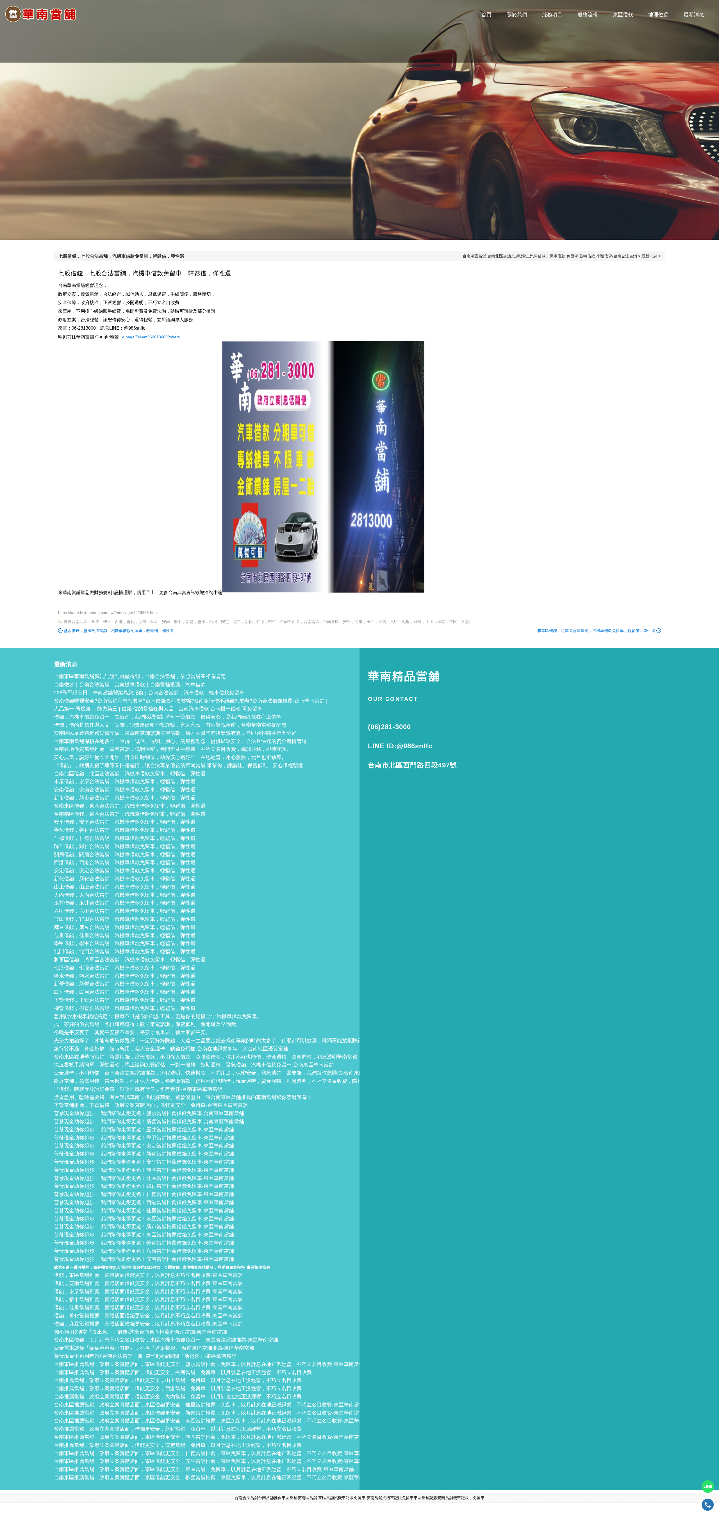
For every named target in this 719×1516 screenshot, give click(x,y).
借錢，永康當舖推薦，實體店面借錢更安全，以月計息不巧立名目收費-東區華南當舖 (148, 1291)
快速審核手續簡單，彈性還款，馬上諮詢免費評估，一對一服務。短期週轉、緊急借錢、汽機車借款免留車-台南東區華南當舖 (194, 1065)
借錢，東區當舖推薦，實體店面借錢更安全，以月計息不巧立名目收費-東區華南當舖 (148, 1275)
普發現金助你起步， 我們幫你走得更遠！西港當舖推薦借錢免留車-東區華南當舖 (144, 1202)
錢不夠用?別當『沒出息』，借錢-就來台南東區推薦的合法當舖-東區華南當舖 (140, 1332)
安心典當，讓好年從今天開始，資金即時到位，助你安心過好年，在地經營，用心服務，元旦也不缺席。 (170, 757)
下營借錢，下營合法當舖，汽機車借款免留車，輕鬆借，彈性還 (124, 1000)
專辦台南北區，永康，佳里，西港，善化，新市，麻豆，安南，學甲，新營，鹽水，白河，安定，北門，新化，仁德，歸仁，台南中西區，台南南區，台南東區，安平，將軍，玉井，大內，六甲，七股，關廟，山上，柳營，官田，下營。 (268, 621)
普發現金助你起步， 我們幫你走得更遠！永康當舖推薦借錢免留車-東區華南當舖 (144, 1251)
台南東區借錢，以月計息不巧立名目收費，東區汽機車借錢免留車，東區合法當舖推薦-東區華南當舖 (166, 1340)
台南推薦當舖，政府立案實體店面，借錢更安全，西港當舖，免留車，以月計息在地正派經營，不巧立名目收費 (178, 1388)
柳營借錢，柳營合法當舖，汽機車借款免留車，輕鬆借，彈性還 (124, 1008)
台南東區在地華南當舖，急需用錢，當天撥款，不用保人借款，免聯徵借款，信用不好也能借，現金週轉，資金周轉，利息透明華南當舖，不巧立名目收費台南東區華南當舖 (246, 1057)
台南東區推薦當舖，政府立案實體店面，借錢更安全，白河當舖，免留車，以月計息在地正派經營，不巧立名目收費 (183, 1372)
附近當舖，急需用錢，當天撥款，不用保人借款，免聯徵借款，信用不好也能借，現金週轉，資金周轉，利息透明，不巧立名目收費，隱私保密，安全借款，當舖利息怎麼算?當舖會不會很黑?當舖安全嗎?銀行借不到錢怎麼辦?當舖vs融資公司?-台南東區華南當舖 (345, 1081)
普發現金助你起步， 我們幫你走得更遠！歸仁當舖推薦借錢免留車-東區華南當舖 (144, 1186)
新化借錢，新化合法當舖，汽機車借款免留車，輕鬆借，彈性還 (124, 878)
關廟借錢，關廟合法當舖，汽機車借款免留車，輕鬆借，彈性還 (124, 854)
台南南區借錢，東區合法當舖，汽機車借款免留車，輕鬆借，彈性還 (130, 814)
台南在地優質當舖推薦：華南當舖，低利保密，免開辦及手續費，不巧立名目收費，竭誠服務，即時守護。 (173, 749)
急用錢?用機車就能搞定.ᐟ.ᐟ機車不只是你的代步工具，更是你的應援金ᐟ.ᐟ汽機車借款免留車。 (158, 1016)
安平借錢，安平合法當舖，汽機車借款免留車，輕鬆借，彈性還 (124, 822)
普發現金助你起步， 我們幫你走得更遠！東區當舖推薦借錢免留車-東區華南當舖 (144, 1235)
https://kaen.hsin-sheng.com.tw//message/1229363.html (108, 612)
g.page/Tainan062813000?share (151, 337)
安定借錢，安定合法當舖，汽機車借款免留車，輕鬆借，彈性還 (124, 870)
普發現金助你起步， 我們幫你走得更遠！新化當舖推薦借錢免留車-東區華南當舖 (144, 1154)
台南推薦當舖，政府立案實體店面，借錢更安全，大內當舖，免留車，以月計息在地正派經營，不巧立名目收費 (178, 1396)
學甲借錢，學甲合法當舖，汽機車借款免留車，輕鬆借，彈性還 (124, 943)
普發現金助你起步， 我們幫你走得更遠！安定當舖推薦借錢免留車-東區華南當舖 (144, 1145)
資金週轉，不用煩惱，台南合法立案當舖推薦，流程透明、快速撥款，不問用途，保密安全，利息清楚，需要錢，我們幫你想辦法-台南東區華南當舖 (219, 1073)
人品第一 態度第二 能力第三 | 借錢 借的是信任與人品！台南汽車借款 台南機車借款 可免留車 (158, 708)
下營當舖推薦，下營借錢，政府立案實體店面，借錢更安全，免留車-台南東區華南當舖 (151, 1105)
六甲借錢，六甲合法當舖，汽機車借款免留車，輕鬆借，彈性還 (124, 911)
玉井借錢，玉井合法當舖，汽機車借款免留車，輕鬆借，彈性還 (124, 903)
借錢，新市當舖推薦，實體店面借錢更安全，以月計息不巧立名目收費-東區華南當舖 (148, 1299)
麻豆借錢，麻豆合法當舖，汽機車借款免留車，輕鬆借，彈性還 (124, 927)
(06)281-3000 (389, 727)
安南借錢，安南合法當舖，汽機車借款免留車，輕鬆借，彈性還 (124, 789)
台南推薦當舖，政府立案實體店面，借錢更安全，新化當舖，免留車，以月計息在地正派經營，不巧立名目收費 (178, 1429)
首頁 (486, 14)
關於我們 (517, 14)
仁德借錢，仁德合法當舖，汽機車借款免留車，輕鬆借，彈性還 (124, 838)
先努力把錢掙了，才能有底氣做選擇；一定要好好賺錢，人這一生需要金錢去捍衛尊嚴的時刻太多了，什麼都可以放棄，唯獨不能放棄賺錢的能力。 (218, 1040)
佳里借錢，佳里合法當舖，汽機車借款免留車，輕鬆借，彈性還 (124, 935)
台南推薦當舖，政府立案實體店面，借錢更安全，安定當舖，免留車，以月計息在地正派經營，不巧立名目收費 (178, 1445)
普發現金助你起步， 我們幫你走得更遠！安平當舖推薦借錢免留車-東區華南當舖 (144, 1162)
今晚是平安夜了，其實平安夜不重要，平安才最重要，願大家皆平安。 (132, 1032)
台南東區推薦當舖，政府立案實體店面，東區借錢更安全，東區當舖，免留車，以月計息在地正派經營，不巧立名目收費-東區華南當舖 (204, 1469)
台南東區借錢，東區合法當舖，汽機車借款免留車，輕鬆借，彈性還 (130, 806)
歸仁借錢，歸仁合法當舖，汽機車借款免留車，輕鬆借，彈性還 (124, 846)
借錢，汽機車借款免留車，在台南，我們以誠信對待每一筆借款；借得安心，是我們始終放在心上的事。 (170, 717)
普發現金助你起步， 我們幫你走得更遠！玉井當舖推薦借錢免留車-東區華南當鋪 (144, 1129)
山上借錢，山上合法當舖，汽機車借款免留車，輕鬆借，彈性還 (124, 887)
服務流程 (587, 14)
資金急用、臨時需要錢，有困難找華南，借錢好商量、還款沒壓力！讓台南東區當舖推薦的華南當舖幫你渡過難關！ (183, 1097)
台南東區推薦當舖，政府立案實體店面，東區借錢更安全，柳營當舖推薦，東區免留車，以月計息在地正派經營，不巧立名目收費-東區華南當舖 (214, 1477)
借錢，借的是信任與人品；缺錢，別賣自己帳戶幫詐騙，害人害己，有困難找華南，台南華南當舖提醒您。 (173, 725)
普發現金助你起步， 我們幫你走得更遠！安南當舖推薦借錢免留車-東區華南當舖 (144, 1259)
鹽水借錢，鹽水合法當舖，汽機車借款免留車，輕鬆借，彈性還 (119, 630)
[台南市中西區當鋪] (359, 120)
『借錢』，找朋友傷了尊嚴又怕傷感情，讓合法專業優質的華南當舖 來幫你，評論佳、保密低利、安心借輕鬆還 (178, 765)
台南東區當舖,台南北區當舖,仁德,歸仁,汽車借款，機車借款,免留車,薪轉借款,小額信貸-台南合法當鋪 (550, 256)
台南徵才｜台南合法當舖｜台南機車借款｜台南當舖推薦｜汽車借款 (130, 684)
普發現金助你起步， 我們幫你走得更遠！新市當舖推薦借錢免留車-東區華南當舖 (144, 1226)
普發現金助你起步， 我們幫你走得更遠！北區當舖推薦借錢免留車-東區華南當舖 (144, 1178)
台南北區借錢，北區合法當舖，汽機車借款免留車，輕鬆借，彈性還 (130, 773)
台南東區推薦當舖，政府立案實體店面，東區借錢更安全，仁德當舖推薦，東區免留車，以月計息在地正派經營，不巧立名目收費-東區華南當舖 (214, 1453)
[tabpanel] (359, 120)
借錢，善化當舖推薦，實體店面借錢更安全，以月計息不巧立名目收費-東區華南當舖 (148, 1315)
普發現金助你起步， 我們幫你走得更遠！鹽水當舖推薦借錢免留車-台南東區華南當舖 (149, 1113)
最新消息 (694, 14)
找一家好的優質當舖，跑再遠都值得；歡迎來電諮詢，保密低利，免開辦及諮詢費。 (147, 1024)
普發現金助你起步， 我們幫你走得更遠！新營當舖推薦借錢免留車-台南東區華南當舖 (149, 1121)
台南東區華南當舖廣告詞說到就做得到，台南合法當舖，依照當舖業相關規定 (140, 676)
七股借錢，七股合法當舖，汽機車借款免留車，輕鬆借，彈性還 (121, 256)
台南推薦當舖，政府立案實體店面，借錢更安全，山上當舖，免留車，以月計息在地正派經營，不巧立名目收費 (178, 1380)
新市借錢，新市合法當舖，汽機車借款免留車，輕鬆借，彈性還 (124, 798)
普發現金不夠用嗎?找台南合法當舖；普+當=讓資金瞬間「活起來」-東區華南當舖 (145, 1356)
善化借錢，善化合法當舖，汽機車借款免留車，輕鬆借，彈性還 (124, 830)
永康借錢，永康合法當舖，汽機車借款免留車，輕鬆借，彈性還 (124, 781)
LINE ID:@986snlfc (400, 746)
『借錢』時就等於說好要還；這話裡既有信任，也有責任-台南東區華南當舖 (138, 1089)
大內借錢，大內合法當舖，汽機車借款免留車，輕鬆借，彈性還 (124, 895)
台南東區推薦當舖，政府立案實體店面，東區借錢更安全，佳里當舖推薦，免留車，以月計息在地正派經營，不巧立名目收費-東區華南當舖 (209, 1405)
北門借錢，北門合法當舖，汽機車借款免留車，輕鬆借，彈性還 (124, 951)
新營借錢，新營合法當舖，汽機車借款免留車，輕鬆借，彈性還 (124, 984)
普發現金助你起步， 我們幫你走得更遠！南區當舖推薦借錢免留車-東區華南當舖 (144, 1170)
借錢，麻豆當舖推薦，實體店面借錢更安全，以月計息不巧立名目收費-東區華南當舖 (148, 1324)
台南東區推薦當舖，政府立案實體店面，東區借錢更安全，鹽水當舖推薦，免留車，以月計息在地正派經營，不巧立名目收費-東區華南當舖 (209, 1364)
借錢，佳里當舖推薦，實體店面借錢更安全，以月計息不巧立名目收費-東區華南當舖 (148, 1307)
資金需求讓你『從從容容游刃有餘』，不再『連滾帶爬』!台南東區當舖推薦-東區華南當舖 (154, 1348)
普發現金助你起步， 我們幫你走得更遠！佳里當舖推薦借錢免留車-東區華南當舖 (144, 1210)
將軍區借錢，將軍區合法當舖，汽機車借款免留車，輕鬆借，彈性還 (596, 630)
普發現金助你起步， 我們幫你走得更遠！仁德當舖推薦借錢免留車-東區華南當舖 (144, 1194)
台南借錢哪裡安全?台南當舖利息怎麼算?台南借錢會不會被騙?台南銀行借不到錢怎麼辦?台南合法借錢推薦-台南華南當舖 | (190, 701)
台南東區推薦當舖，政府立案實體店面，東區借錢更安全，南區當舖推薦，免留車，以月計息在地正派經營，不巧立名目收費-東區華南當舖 (209, 1437)
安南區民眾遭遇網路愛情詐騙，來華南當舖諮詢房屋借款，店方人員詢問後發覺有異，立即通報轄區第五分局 (175, 733)
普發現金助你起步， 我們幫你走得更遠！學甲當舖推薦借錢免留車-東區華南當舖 (144, 1138)
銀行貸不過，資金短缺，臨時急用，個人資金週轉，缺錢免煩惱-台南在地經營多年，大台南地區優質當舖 (171, 1049)
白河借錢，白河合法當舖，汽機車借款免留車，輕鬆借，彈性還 (124, 992)
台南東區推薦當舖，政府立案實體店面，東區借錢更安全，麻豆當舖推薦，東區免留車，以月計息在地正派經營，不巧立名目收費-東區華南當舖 (214, 1421)
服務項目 (552, 14)
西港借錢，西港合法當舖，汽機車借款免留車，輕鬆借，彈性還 (124, 862)
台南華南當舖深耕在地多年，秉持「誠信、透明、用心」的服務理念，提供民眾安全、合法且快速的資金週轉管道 (180, 741)
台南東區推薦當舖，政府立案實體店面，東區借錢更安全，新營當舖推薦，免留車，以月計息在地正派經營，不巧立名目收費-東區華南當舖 (209, 1413)
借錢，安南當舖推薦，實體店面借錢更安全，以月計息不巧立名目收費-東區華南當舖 (148, 1283)
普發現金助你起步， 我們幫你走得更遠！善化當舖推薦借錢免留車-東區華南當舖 (144, 1243)
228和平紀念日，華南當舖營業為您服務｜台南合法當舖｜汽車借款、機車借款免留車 (149, 692)
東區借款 (623, 14)
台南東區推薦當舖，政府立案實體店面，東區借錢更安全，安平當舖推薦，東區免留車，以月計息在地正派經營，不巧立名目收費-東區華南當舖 (214, 1461)
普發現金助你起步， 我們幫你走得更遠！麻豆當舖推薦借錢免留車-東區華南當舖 (144, 1219)
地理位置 (658, 14)
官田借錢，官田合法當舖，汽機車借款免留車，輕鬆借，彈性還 (124, 919)
